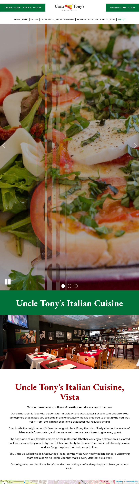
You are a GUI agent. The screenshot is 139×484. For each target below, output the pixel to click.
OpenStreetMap (131, 481)
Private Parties (65, 19)
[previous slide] (3, 145)
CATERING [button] (46, 19)
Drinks (34, 19)
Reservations (85, 19)
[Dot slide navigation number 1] (63, 286)
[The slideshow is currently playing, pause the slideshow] (7, 281)
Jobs (112, 19)
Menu (25, 19)
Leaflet (119, 481)
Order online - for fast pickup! (23, 7)
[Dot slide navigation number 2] (69, 286)
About (121, 19)
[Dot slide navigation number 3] (76, 286)
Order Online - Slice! (122, 7)
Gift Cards (101, 19)
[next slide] (135, 145)
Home (17, 19)
